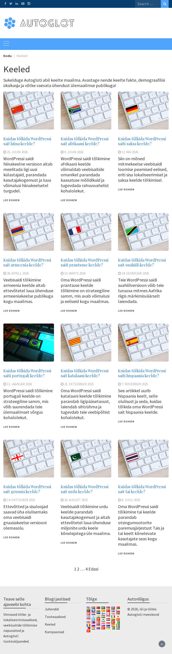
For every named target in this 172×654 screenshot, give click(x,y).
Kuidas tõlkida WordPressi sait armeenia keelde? (27, 262)
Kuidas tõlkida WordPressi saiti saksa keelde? (142, 141)
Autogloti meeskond (143, 614)
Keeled (50, 624)
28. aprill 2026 (18, 273)
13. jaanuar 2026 (19, 384)
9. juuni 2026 (73, 152)
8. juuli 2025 (131, 500)
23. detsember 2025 (79, 384)
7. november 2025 (135, 384)
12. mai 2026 (130, 152)
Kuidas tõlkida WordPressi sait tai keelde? (142, 489)
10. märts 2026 (75, 273)
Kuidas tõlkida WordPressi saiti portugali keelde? (27, 373)
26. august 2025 (76, 500)
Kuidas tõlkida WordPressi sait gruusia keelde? (27, 489)
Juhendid (52, 609)
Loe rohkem (11, 200)
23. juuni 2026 (17, 152)
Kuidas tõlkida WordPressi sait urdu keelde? (85, 489)
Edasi (93, 569)
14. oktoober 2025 (21, 500)
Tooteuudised (55, 616)
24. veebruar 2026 (135, 273)
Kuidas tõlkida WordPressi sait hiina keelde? (27, 141)
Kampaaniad (54, 632)
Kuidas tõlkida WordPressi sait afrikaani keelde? (85, 141)
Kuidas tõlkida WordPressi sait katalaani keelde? (85, 373)
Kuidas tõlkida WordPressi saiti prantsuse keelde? (85, 262)
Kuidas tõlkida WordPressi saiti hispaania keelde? (142, 373)
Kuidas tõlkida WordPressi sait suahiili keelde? (142, 262)
